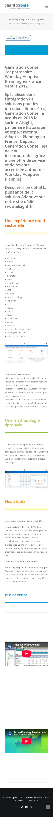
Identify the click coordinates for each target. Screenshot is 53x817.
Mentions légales (10, 797)
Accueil (12, 23)
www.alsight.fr (19, 206)
